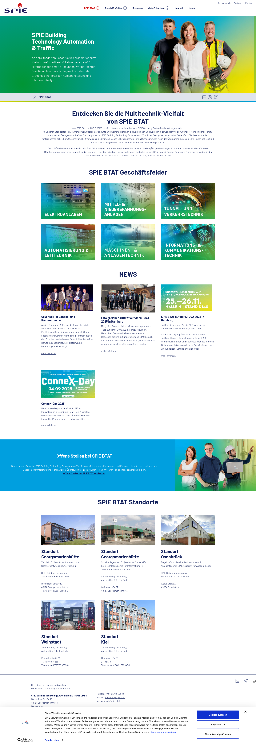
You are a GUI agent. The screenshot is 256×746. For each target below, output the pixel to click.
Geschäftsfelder (114, 8)
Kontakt (179, 8)
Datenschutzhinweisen (163, 732)
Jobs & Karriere (156, 8)
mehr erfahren (48, 353)
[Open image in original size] (68, 200)
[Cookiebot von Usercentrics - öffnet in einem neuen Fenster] (25, 740)
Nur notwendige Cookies (218, 734)
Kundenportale (224, 3)
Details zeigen (52, 740)
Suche (239, 3)
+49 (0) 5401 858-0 (115, 693)
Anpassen (216, 724)
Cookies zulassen (218, 715)
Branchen (137, 8)
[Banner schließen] (245, 712)
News (192, 8)
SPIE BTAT (89, 8)
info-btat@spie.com (115, 697)
